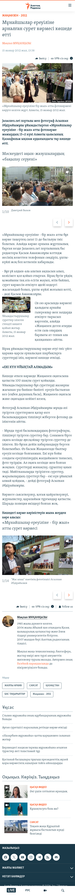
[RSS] (47, 857)
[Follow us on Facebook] (5, 857)
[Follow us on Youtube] (22, 857)
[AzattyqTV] (45, 890)
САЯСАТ (34, 822)
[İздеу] (62, 890)
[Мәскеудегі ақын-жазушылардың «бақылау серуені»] (37, 186)
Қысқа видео (38, 787)
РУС (27, 890)
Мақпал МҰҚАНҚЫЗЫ (16, 43)
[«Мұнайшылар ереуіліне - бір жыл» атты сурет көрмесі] (37, 555)
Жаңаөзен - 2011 (14, 15)
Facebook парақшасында (33, 663)
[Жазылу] (56, 857)
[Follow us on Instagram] (30, 857)
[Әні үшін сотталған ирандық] (15, 791)
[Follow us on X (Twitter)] (14, 857)
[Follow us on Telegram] (39, 857)
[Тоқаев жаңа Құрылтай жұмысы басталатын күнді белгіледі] (15, 826)
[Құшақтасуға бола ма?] (15, 809)
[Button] (40, 58)
